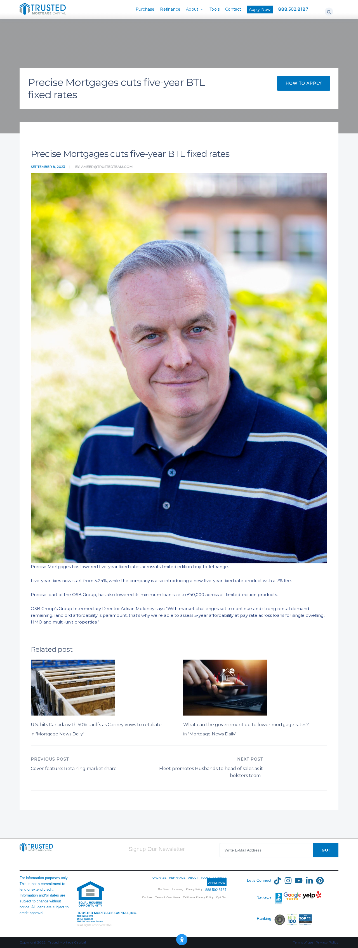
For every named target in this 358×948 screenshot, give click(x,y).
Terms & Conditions (167, 897)
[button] (329, 12)
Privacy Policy (194, 889)
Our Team (163, 889)
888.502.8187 (293, 9)
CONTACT (220, 877)
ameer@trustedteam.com (107, 166)
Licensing (177, 889)
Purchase (145, 9)
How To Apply (304, 83)
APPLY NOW (216, 882)
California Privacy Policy (198, 897)
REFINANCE (177, 877)
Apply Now (260, 9)
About (192, 9)
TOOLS (206, 877)
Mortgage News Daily (60, 734)
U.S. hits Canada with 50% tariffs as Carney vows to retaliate (96, 724)
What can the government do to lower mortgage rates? (246, 724)
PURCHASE (158, 877)
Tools (214, 9)
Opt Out (221, 897)
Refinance (170, 9)
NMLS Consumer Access (90, 921)
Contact (233, 9)
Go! (326, 850)
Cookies (147, 897)
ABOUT (193, 877)
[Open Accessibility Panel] (181, 939)
